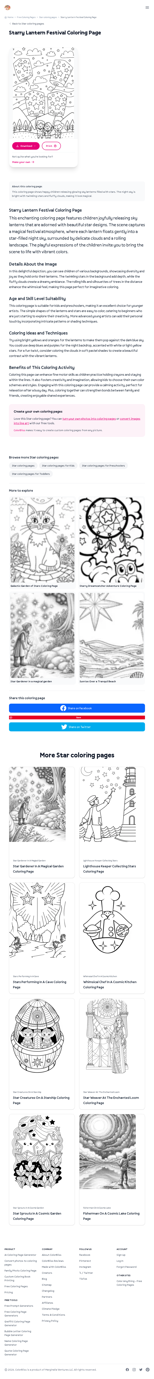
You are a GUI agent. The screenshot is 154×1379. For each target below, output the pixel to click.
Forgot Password (127, 1267)
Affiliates (47, 1302)
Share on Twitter (80, 727)
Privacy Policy (50, 1320)
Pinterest (85, 1261)
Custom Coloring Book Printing (17, 1278)
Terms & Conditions (53, 1314)
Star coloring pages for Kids (58, 465)
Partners (47, 1296)
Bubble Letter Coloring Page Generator (18, 1333)
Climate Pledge (51, 1308)
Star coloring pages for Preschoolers (103, 465)
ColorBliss (19, 430)
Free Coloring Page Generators (15, 1313)
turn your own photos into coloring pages (89, 418)
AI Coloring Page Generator (20, 1255)
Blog (44, 1278)
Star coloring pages (48, 17)
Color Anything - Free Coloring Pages (129, 1282)
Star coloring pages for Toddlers (31, 474)
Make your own (21, 162)
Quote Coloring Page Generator (17, 1352)
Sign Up (121, 1255)
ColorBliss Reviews (53, 1261)
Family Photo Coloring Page (20, 1270)
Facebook (84, 1255)
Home (11, 17)
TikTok (83, 1278)
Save (78, 717)
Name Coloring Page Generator (16, 1342)
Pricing (9, 1292)
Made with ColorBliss (54, 1267)
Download (26, 146)
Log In (120, 1261)
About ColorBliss (51, 1255)
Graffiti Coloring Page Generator (17, 1323)
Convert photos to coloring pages (21, 1262)
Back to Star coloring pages (28, 23)
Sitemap (47, 1284)
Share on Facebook (80, 708)
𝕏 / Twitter (86, 1272)
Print (49, 146)
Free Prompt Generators (19, 1305)
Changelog (48, 1290)
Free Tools (11, 1300)
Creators (47, 1272)
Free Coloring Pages (26, 17)
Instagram (85, 1267)
